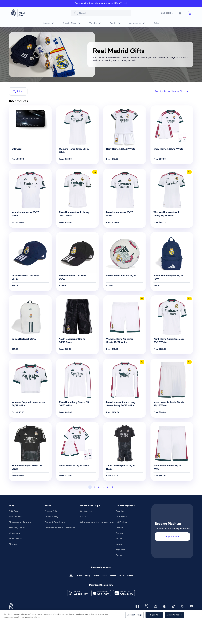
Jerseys (46, 23)
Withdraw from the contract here (97, 522)
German (120, 533)
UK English (121, 516)
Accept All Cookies (174, 615)
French (119, 527)
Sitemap (13, 544)
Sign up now (172, 536)
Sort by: (169, 91)
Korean (119, 544)
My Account (15, 533)
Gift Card (14, 511)
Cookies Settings (134, 615)
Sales (156, 23)
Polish (119, 555)
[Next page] (112, 487)
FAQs (83, 516)
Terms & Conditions (55, 522)
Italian (119, 538)
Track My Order (17, 527)
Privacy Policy (52, 511)
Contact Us (86, 511)
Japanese (120, 549)
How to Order (15, 516)
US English (121, 522)
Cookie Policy (51, 516)
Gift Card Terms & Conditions (60, 527)
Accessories (135, 23)
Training (93, 23)
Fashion (113, 23)
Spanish (120, 511)
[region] (101, 615)
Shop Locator (15, 538)
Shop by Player (70, 23)
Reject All (154, 615)
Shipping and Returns (20, 522)
